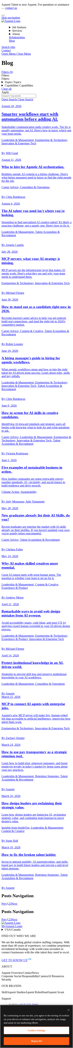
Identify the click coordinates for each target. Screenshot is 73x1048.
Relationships (17, 37)
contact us (11, 8)
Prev (4, 903)
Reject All (36, 1041)
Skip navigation (10, 17)
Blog (12, 40)
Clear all (6, 88)
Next (14, 903)
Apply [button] (5, 92)
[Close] (2, 15)
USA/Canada (13, 929)
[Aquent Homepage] (10, 21)
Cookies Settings (36, 1030)
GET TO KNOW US (14, 960)
